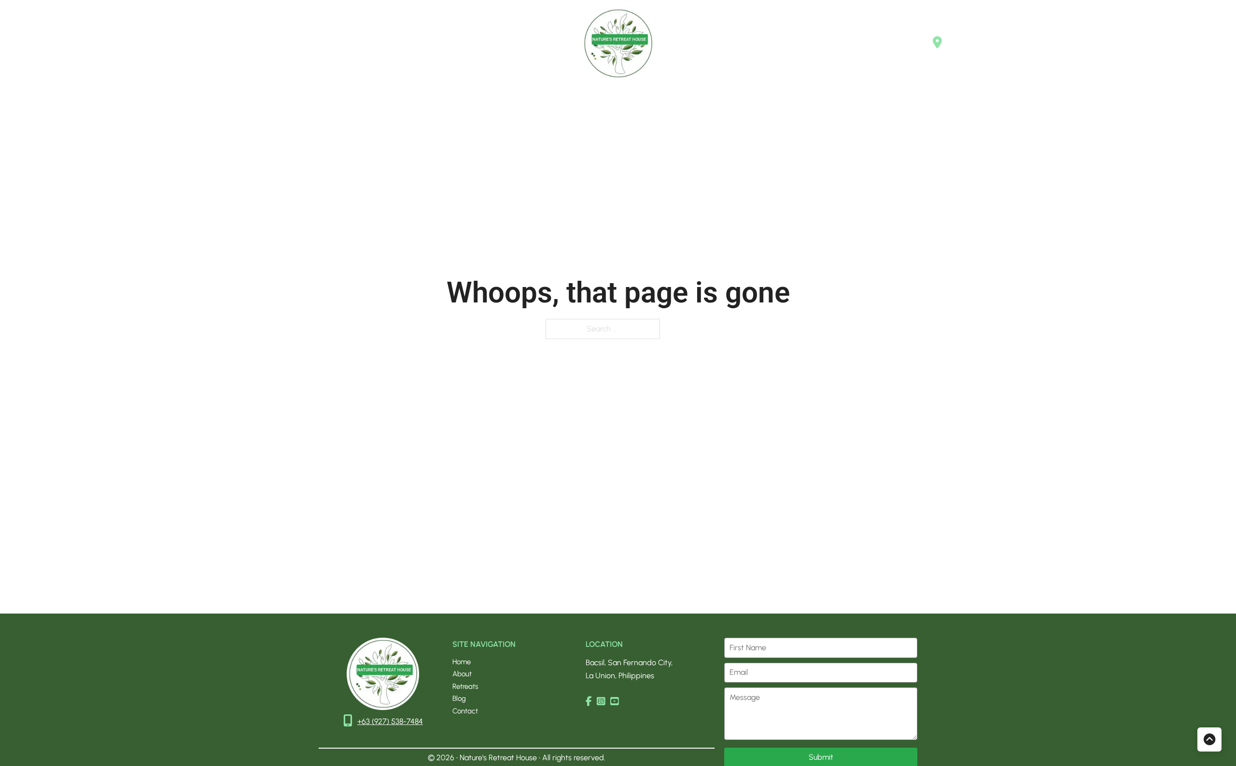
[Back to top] (1209, 739)
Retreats (164, 43)
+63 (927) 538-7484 (390, 721)
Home (84, 43)
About (122, 43)
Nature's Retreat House (499, 757)
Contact (242, 43)
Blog (203, 43)
